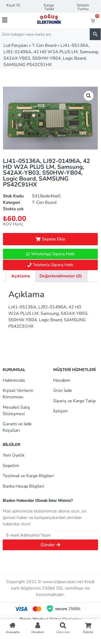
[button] (9, 20)
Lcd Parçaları (15, 45)
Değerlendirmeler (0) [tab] (60, 276)
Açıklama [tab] (20, 276)
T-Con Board (44, 45)
